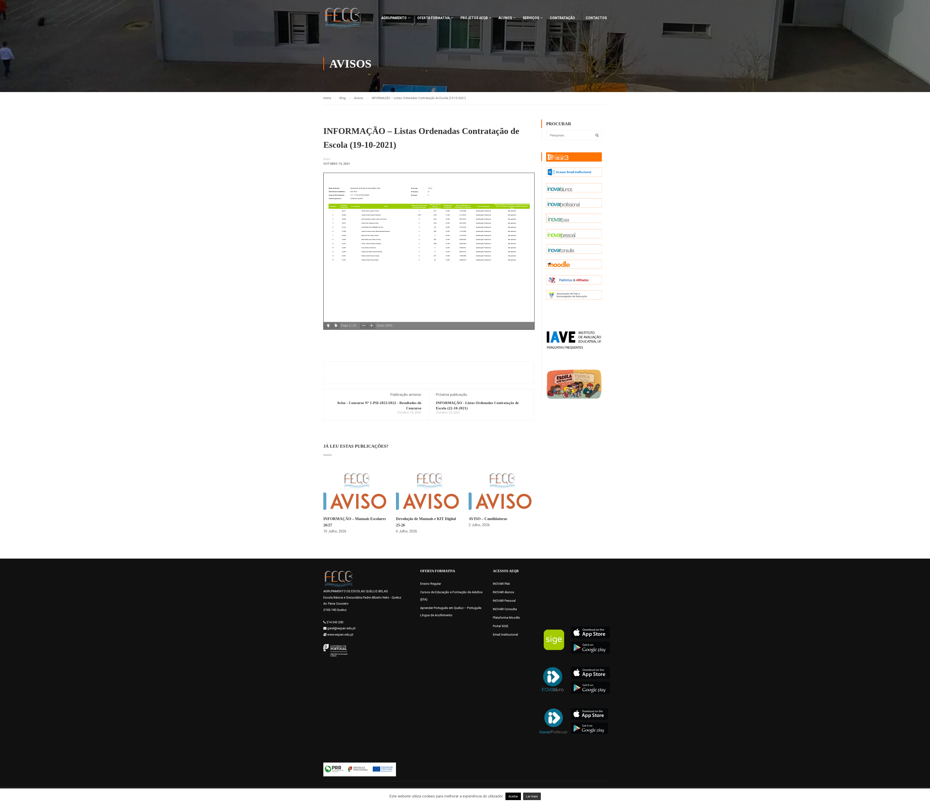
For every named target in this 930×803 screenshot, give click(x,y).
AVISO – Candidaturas (488, 519)
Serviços (531, 18)
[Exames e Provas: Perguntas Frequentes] (574, 339)
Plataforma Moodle (506, 617)
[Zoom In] (371, 325)
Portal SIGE (500, 626)
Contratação (562, 18)
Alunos (505, 18)
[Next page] (336, 325)
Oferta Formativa (433, 18)
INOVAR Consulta (505, 609)
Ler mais (532, 796)
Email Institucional (505, 634)
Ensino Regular (430, 583)
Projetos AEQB (474, 18)
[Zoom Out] (363, 325)
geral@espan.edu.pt (341, 628)
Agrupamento (394, 18)
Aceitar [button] (513, 796)
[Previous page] (328, 325)
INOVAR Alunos (503, 592)
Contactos (596, 18)
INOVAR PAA (501, 583)
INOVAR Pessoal (504, 600)
